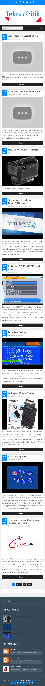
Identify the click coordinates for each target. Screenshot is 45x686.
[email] (27, 2)
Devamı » (22, 84)
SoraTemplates (15, 680)
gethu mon (13, 649)
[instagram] (21, 2)
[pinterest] (33, 2)
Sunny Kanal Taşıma (17, 332)
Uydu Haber (27, 206)
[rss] (24, 2)
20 (24, 585)
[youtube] (30, 2)
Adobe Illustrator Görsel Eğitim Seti (24, 91)
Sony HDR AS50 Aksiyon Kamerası (23, 150)
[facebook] (14, 2)
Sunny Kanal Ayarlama (18, 456)
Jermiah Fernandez (15, 666)
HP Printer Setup (14, 658)
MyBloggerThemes (36, 680)
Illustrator (25, 39)
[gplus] (17, 2)
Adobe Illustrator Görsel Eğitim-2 (23, 36)
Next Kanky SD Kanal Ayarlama (22, 393)
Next (29, 585)
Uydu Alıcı (20, 206)
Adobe (19, 39)
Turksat (20, 526)
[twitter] (11, 2)
